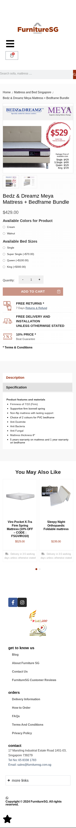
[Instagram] (22, 602)
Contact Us (20, 671)
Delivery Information (26, 699)
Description (15, 377)
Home (7, 92)
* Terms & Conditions (17, 347)
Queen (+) (18, 260)
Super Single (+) (20, 254)
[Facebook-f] (13, 602)
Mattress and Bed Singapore (32, 92)
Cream (11, 226)
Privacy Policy (22, 733)
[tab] (37, 377)
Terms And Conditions (27, 724)
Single (10, 247)
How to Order (21, 707)
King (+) (16, 266)
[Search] (74, 74)
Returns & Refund (36, 308)
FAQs (16, 716)
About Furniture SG (25, 663)
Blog (15, 654)
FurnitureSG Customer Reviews (34, 680)
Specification (16, 387)
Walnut (11, 233)
